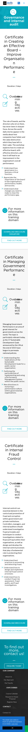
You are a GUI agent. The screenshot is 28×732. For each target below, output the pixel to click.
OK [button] (12, 728)
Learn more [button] (14, 724)
